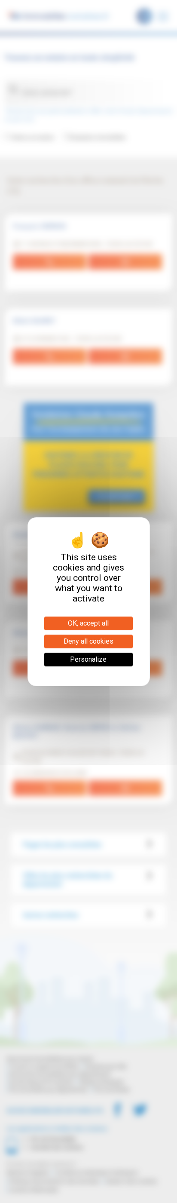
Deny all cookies (88, 641)
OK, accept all (88, 623)
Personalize (88, 659)
